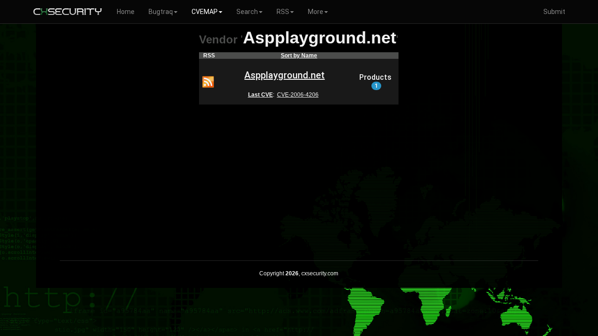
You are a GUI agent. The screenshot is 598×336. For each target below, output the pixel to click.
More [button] (315, 11)
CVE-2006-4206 (298, 94)
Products (375, 81)
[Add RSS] (208, 81)
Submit (554, 11)
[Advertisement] (299, 176)
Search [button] (247, 11)
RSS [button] (283, 11)
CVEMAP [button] (205, 11)
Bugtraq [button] (161, 11)
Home (126, 11)
